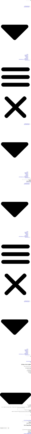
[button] (15, 92)
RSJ (27, 54)
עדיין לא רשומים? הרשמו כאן (27, 433)
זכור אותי (29, 431)
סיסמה (30, 430)
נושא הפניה (29, 406)
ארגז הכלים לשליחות (26, 123)
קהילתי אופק (26, 172)
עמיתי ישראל (26, 58)
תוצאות (30, 180)
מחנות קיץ (26, 175)
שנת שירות (26, 56)
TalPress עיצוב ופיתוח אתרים (27, 420)
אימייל (30, 371)
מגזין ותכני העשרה (27, 177)
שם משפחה (29, 370)
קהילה (30, 405)
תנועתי (27, 174)
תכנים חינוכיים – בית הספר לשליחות (23, 59)
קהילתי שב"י (26, 55)
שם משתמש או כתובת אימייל (27, 429)
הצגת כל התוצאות (29, 423)
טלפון (30, 372)
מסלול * (30, 373)
